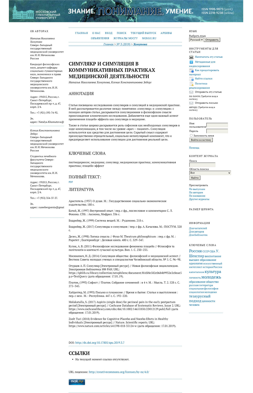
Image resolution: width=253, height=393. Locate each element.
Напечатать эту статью (209, 56)
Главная (81, 33)
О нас (96, 33)
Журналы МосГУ (126, 38)
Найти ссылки (203, 78)
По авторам (196, 192)
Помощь (194, 147)
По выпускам (197, 189)
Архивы (166, 33)
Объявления (100, 38)
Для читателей (198, 228)
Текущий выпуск (143, 33)
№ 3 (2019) (123, 44)
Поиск (121, 33)
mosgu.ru (149, 38)
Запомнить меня (204, 135)
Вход (109, 33)
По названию (197, 195)
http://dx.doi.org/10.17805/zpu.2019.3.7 (99, 342)
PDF (71, 182)
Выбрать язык (197, 35)
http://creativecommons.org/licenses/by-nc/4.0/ (119, 372)
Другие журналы (199, 199)
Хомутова (140, 44)
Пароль (193, 131)
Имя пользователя (197, 125)
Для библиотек (198, 235)
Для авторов (196, 231)
